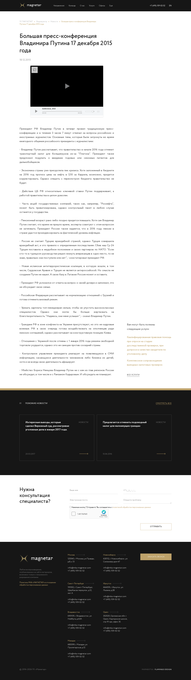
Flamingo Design (163, 669)
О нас (82, 6)
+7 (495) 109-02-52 (157, 6)
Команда (72, 6)
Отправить (156, 527)
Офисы (102, 6)
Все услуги (133, 375)
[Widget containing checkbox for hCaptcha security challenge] (89, 514)
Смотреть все (164, 403)
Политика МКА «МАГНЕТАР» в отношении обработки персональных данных (37, 584)
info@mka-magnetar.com (79, 568)
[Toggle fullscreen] (98, 111)
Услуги (91, 6)
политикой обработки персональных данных (132, 507)
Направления (59, 6)
